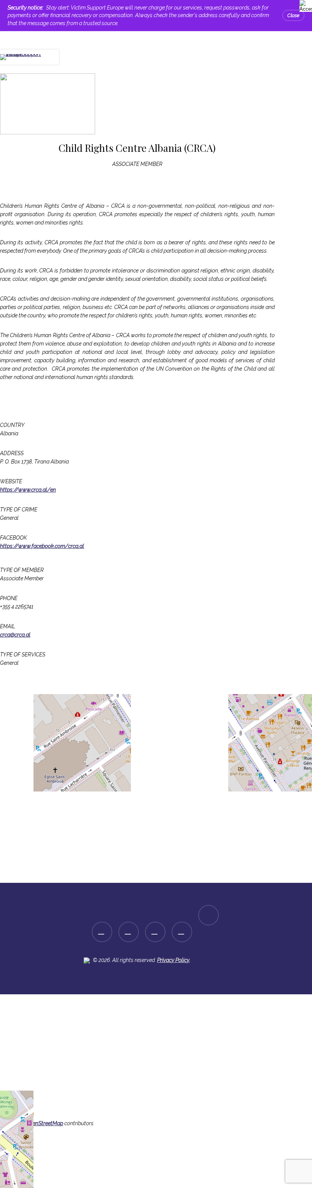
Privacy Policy (173, 960)
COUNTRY (12, 425)
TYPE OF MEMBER (22, 570)
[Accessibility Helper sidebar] (304, 5)
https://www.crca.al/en (28, 490)
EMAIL (7, 626)
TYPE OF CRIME (18, 509)
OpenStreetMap (44, 1123)
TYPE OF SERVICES (22, 654)
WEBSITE (11, 481)
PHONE (9, 598)
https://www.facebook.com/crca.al (42, 546)
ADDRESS (12, 453)
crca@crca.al (15, 635)
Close (293, 15)
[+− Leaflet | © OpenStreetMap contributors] (137, 783)
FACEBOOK (13, 538)
